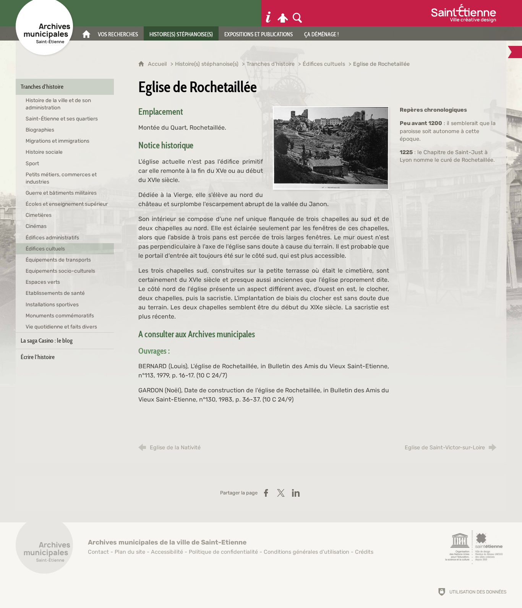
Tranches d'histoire (270, 64)
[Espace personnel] (283, 13)
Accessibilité (167, 552)
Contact (98, 552)
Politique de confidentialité (223, 552)
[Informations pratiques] (268, 13)
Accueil (158, 64)
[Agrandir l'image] (331, 147)
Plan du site (130, 552)
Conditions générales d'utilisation (306, 552)
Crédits (364, 552)
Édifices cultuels (324, 64)
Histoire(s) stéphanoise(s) (206, 64)
